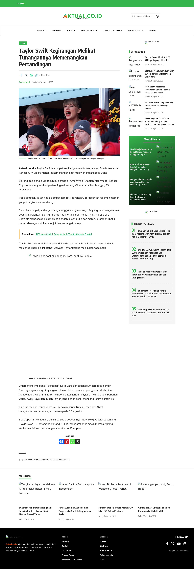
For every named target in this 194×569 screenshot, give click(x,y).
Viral (23, 43)
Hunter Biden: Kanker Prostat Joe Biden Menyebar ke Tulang (140, 167)
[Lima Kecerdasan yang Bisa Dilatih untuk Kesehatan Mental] (165, 197)
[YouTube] (179, 543)
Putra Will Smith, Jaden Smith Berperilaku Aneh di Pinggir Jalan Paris (75, 511)
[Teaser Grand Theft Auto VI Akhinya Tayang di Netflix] (136, 61)
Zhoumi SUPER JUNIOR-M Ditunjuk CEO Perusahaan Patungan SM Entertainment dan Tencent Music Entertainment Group (152, 254)
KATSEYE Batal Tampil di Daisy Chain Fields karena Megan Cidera (159, 105)
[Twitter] (173, 543)
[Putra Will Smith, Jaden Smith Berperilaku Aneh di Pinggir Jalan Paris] (77, 493)
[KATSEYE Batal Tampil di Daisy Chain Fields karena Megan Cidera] (136, 106)
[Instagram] (185, 543)
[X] (77, 441)
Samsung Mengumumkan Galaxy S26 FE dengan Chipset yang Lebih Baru (159, 74)
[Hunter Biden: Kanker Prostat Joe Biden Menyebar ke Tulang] (165, 166)
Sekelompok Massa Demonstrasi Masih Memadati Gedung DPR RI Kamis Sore (151, 312)
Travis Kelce (63, 460)
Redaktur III (24, 82)
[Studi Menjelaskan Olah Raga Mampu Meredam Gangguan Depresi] (165, 151)
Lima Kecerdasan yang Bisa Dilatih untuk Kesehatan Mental (140, 197)
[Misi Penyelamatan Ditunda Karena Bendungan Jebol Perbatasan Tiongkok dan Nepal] (136, 122)
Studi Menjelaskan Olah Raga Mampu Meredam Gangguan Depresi (141, 152)
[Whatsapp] (72, 441)
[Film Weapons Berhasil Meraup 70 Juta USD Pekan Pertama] (116, 493)
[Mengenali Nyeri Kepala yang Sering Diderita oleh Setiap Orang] (165, 182)
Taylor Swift (48, 460)
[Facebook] (61, 441)
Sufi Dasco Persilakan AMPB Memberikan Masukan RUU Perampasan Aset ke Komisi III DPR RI (152, 293)
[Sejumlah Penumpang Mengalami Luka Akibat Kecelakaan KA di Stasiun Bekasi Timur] (37, 493)
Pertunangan (32, 460)
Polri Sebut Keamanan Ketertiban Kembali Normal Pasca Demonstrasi (157, 89)
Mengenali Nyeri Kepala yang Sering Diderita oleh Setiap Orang (141, 182)
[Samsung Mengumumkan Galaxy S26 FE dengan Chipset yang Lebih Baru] (136, 74)
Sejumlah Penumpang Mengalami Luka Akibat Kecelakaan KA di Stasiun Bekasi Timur (35, 511)
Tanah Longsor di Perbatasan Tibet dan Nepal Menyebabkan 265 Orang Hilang (149, 274)
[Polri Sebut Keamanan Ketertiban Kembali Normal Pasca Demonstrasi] (136, 90)
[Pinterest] (66, 441)
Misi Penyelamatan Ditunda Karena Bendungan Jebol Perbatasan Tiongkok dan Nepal (159, 121)
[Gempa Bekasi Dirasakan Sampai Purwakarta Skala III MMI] (156, 493)
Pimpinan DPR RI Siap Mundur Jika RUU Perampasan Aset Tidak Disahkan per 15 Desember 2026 (151, 233)
